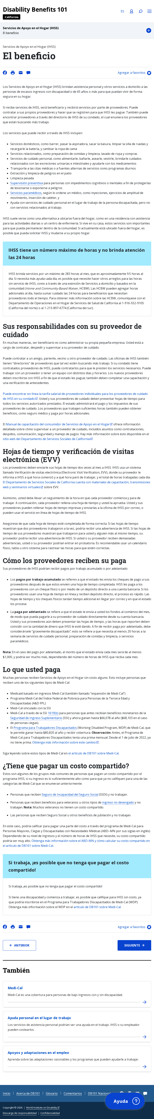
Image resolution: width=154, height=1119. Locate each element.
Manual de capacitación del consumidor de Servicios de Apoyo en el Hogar (58, 424)
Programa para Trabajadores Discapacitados (45, 728)
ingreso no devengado (118, 802)
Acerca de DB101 (28, 1093)
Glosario (52, 1093)
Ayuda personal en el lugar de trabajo (39, 1018)
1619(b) (53, 713)
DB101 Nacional (99, 1093)
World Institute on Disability (41, 1107)
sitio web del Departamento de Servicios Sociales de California (46, 439)
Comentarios (73, 1093)
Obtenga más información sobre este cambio (64, 742)
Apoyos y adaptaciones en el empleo (38, 1052)
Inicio (6, 1093)
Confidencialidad (50, 1113)
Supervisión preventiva (26, 183)
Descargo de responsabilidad (20, 1113)
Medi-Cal (15, 988)
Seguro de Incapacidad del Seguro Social (70, 794)
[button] (77, 30)
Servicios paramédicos (26, 193)
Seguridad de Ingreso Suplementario (36, 718)
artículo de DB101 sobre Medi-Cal (97, 907)
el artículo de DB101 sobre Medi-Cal (93, 753)
